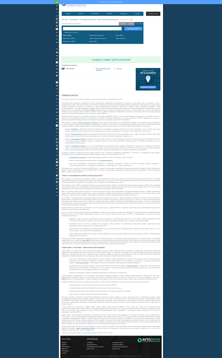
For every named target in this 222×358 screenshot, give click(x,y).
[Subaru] (57, 172)
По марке (131, 23)
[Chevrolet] (57, 42)
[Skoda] (57, 165)
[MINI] (57, 135)
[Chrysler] (57, 45)
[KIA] (57, 109)
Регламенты (123, 13)
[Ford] (57, 72)
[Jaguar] (57, 102)
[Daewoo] (57, 52)
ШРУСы (64, 279)
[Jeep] (57, 105)
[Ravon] (57, 155)
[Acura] (57, 5)
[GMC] (57, 82)
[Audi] (57, 15)
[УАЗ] (57, 195)
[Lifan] (57, 122)
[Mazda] (57, 128)
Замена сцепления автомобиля (97, 38)
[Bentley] (57, 19)
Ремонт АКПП (93, 41)
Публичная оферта (117, 344)
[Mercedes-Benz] (57, 132)
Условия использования (119, 346)
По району (123, 23)
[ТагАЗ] (57, 192)
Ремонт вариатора (120, 38)
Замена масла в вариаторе (96, 35)
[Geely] (57, 75)
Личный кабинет (153, 13)
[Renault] (57, 158)
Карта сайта (90, 349)
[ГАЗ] (57, 188)
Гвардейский (70, 68)
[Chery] (57, 39)
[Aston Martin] (57, 12)
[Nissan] (57, 142)
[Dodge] (57, 59)
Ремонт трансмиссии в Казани (106, 19)
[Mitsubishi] (57, 138)
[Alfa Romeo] (57, 9)
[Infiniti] (57, 99)
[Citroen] (57, 49)
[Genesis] (57, 79)
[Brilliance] (57, 25)
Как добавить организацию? (95, 346)
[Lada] (57, 112)
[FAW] (57, 65)
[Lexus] (57, 118)
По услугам (139, 23)
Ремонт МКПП (119, 35)
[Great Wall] (57, 85)
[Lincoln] (57, 125)
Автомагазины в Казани (78, 139)
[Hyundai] (57, 95)
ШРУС (93, 110)
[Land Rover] (57, 115)
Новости (80, 13)
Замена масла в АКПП (69, 38)
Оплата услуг (116, 349)
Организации (95, 13)
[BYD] (57, 32)
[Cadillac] (57, 35)
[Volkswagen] (57, 182)
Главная (68, 13)
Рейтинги (109, 13)
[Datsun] (57, 55)
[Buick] (57, 29)
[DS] (57, 62)
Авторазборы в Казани (78, 146)
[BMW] (57, 22)
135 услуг (119, 68)
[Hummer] (57, 92)
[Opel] (57, 145)
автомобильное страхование (77, 157)
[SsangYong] (57, 168)
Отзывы (137, 13)
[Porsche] (57, 152)
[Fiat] (57, 69)
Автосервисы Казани (86, 19)
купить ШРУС (86, 240)
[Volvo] (57, 185)
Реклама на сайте (117, 342)
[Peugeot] (57, 148)
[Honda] (57, 89)
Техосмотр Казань (76, 134)
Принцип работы (92, 344)
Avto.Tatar (65, 19)
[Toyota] (57, 178)
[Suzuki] (57, 175)
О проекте (90, 342)
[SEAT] (57, 162)
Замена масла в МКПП (69, 41)
